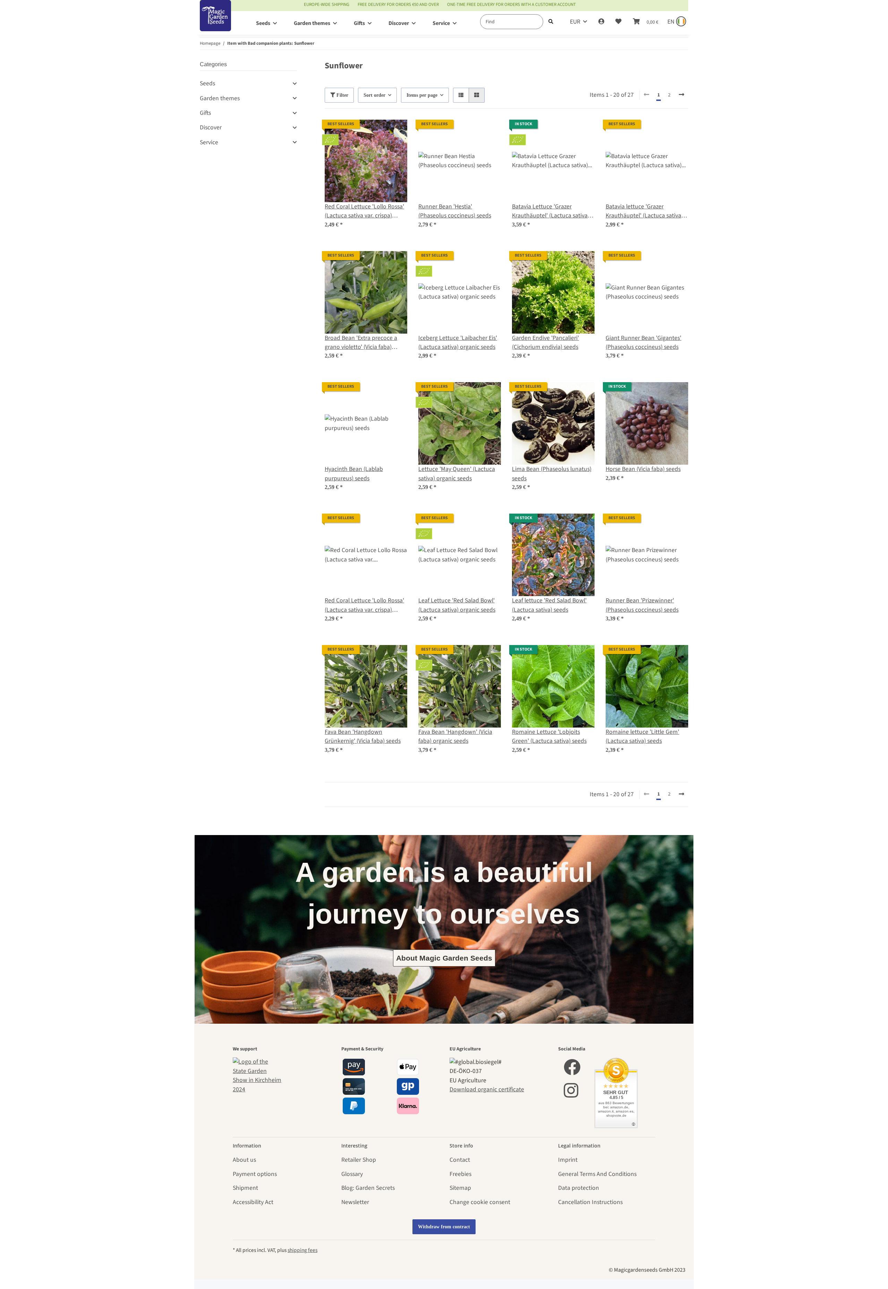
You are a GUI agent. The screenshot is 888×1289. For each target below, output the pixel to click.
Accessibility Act (253, 1202)
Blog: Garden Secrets (368, 1188)
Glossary (352, 1174)
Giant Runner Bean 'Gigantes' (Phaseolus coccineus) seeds (643, 342)
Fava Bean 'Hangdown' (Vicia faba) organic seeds (455, 736)
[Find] (551, 21)
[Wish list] (618, 22)
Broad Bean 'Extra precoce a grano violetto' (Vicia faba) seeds (361, 343)
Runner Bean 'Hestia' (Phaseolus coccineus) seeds (454, 211)
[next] (681, 95)
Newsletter (355, 1202)
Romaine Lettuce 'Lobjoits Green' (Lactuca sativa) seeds (549, 736)
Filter (341, 95)
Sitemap (460, 1188)
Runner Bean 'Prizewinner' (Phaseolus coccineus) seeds (642, 605)
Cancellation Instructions (590, 1202)
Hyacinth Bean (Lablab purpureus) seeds (354, 473)
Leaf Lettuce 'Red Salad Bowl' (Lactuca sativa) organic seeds (456, 605)
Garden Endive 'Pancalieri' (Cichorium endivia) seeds (545, 342)
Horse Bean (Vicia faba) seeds (643, 469)
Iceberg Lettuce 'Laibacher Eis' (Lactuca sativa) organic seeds (457, 342)
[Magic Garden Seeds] (215, 22)
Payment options (255, 1174)
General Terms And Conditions (597, 1174)
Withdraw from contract (444, 1226)
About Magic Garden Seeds (444, 958)
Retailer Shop (358, 1159)
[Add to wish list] (395, 131)
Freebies (460, 1174)
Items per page (422, 95)
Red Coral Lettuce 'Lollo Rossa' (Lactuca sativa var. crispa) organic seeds (364, 211)
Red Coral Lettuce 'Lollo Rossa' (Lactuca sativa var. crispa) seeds (364, 605)
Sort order (374, 95)
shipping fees (302, 1250)
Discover (211, 127)
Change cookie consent (480, 1202)
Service (209, 142)
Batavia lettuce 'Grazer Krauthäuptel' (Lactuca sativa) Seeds (644, 211)
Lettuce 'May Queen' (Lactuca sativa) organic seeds (456, 473)
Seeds (207, 83)
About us (244, 1159)
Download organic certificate (487, 1089)
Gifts (205, 113)
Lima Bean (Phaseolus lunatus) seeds (551, 473)
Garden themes (220, 98)
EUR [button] (575, 21)
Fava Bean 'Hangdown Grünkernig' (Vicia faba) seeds (363, 736)
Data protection (578, 1188)
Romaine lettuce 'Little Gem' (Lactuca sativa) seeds (642, 736)
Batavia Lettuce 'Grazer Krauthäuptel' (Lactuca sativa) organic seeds (550, 211)
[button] (601, 22)
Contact (460, 1159)
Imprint (568, 1159)
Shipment (245, 1188)
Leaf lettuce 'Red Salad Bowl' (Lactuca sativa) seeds (549, 605)
